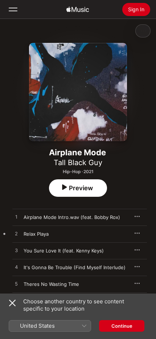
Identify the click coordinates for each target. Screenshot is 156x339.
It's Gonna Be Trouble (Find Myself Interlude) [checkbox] (75, 267)
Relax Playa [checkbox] (36, 234)
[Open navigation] (13, 9)
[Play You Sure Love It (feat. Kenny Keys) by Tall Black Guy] (16, 250)
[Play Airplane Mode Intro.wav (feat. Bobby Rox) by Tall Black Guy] (16, 217)
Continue (121, 326)
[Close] (12, 303)
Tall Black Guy (78, 162)
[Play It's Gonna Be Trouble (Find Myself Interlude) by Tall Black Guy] (16, 267)
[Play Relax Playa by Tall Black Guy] (16, 234)
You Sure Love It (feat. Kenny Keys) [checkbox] (64, 251)
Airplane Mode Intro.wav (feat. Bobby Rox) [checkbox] (72, 217)
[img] (77, 9)
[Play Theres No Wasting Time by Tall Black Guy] (16, 284)
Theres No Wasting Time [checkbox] (51, 284)
